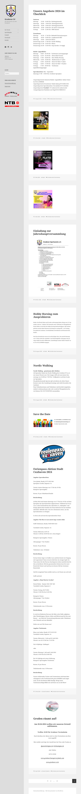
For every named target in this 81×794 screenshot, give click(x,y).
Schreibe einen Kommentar (55, 98)
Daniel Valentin (46, 691)
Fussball (7, 35)
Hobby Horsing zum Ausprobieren (45, 315)
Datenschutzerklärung (10, 83)
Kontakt (7, 40)
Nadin (45, 98)
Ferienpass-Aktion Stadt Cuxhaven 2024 (48, 470)
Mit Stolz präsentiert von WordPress (54, 791)
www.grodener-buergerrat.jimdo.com (52, 758)
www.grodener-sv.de (52, 762)
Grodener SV (10, 19)
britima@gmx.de (59, 746)
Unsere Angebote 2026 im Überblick (49, 12)
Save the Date (41, 414)
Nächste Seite (74, 781)
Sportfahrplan (8, 32)
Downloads (7, 37)
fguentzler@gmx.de (47, 746)
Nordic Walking (43, 365)
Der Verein (7, 30)
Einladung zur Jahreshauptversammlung (49, 232)
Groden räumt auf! (45, 718)
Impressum (7, 86)
